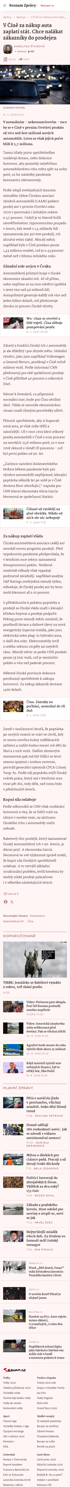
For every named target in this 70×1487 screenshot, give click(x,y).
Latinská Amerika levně (17, 1480)
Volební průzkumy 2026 (17, 1388)
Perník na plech (46, 1447)
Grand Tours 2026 (47, 1408)
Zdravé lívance (45, 1431)
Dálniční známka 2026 (50, 1465)
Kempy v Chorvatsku (15, 1460)
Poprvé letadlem (12, 1465)
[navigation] (5, 5)
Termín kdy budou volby (17, 1398)
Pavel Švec (44, 1222)
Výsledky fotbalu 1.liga (16, 1426)
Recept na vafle (46, 1442)
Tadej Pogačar (45, 1398)
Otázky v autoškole (48, 1480)
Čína (30, 921)
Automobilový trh (13, 921)
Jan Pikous (44, 1249)
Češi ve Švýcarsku (13, 1475)
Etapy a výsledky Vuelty (51, 1388)
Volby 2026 (9, 1383)
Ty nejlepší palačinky (49, 1421)
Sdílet (26, 59)
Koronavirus (37, 915)
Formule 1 (8, 1442)
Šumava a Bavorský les (16, 1470)
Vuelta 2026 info (46, 1383)
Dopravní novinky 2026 (50, 1470)
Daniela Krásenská (37, 1144)
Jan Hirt (41, 1393)
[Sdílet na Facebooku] (6, 902)
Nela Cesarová (46, 1168)
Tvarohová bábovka (48, 1437)
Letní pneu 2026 (46, 1460)
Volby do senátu (12, 1403)
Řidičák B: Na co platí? (49, 1475)
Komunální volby (13, 1408)
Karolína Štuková (29, 46)
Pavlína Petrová (49, 1115)
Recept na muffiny (48, 1426)
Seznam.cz (47, 5)
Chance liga (10, 1421)
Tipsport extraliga (13, 1431)
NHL (5, 1447)
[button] (35, 84)
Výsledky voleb (11, 1393)
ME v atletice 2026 (13, 1437)
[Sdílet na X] (12, 902)
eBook (12, 59)
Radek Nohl (45, 1195)
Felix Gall (42, 1403)
